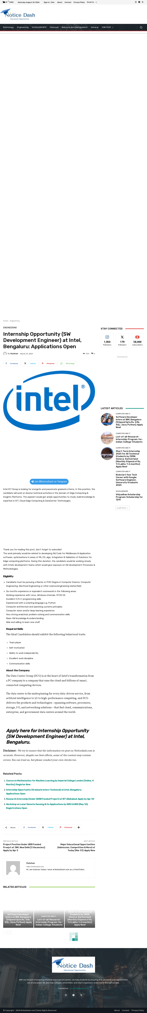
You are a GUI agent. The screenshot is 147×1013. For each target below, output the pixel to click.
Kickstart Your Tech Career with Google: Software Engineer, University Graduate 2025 (127, 479)
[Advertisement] (72, 14)
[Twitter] (142, 2)
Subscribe (137, 335)
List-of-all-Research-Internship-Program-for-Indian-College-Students (49, 922)
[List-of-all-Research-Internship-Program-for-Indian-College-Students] (49, 910)
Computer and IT (17, 911)
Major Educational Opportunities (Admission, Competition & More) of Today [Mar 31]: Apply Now (76, 847)
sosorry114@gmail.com (79, 988)
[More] (79, 827)
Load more (121, 508)
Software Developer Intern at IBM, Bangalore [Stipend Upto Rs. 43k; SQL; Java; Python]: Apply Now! (18, 919)
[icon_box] (92, 2)
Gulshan (14, 353)
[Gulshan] (5, 353)
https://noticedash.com (35, 866)
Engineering (15, 321)
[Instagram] (136, 2)
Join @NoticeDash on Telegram (50, 481)
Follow (107, 335)
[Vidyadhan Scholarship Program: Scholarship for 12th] (107, 495)
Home (5, 321)
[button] (141, 27)
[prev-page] (5, 932)
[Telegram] (139, 2)
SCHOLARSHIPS (122, 491)
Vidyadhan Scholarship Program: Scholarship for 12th (129, 497)
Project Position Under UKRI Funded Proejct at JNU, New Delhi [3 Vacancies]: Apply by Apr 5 (24, 847)
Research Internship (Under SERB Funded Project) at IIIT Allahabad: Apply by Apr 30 (50, 799)
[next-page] (9, 932)
